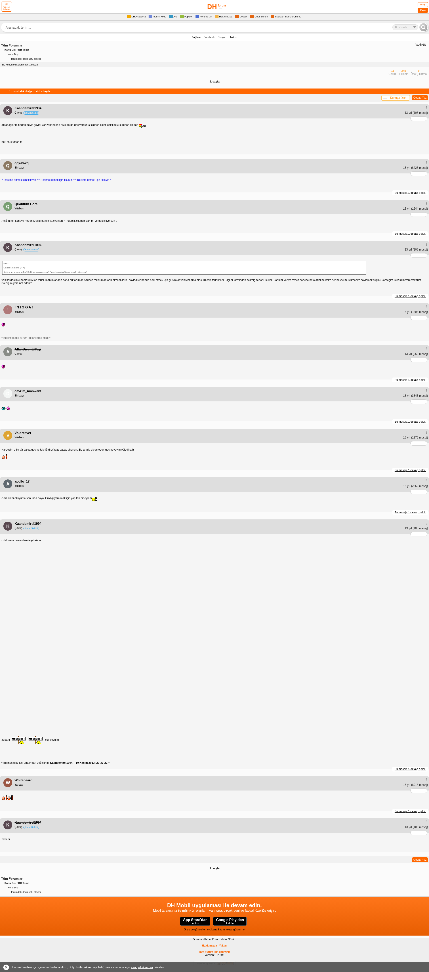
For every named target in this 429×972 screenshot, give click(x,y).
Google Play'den (230, 921)
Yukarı (223, 945)
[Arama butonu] (423, 27)
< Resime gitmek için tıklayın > (20, 179)
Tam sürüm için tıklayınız (214, 951)
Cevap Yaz (420, 97)
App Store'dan (195, 921)
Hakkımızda (209, 945)
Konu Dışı (13, 54)
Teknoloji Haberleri (6, 8)
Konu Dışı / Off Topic (16, 49)
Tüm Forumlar (11, 45)
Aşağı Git (420, 44)
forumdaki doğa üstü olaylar (26, 58)
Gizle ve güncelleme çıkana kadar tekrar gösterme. (214, 929)
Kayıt (423, 10)
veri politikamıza (142, 967)
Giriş (422, 4)
